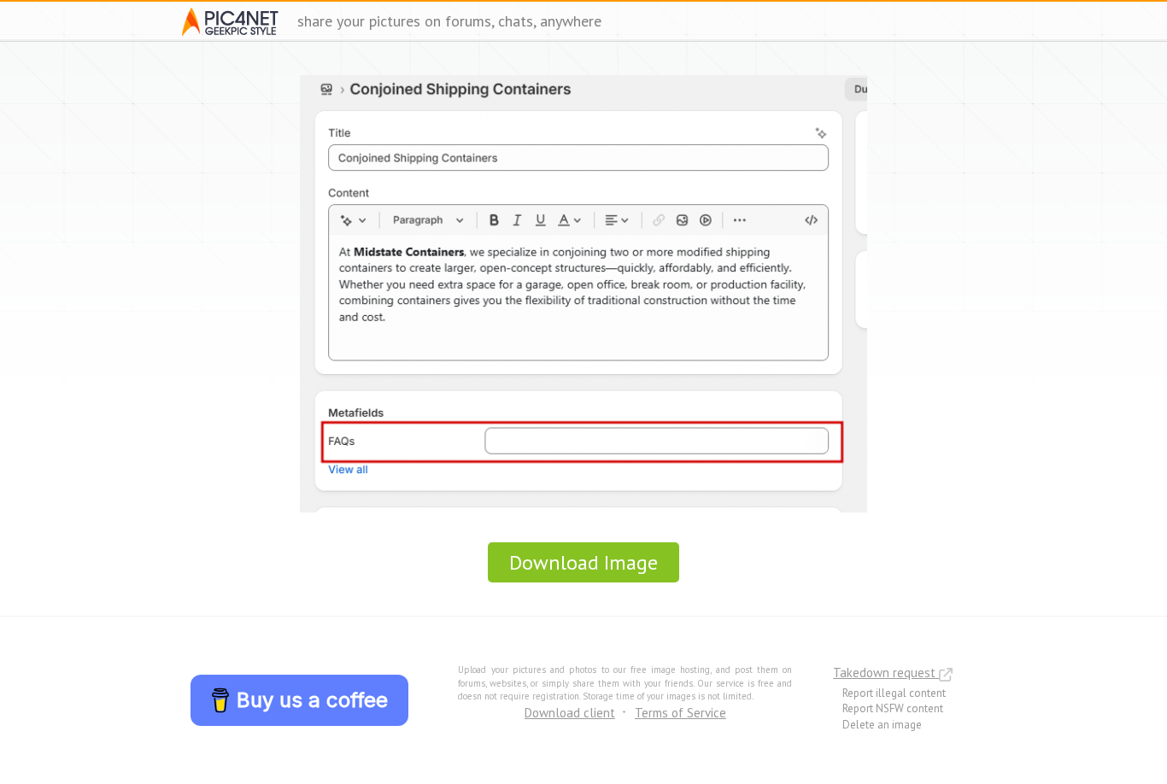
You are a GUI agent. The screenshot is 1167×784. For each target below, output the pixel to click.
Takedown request (886, 672)
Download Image (583, 562)
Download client (570, 713)
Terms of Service (680, 713)
